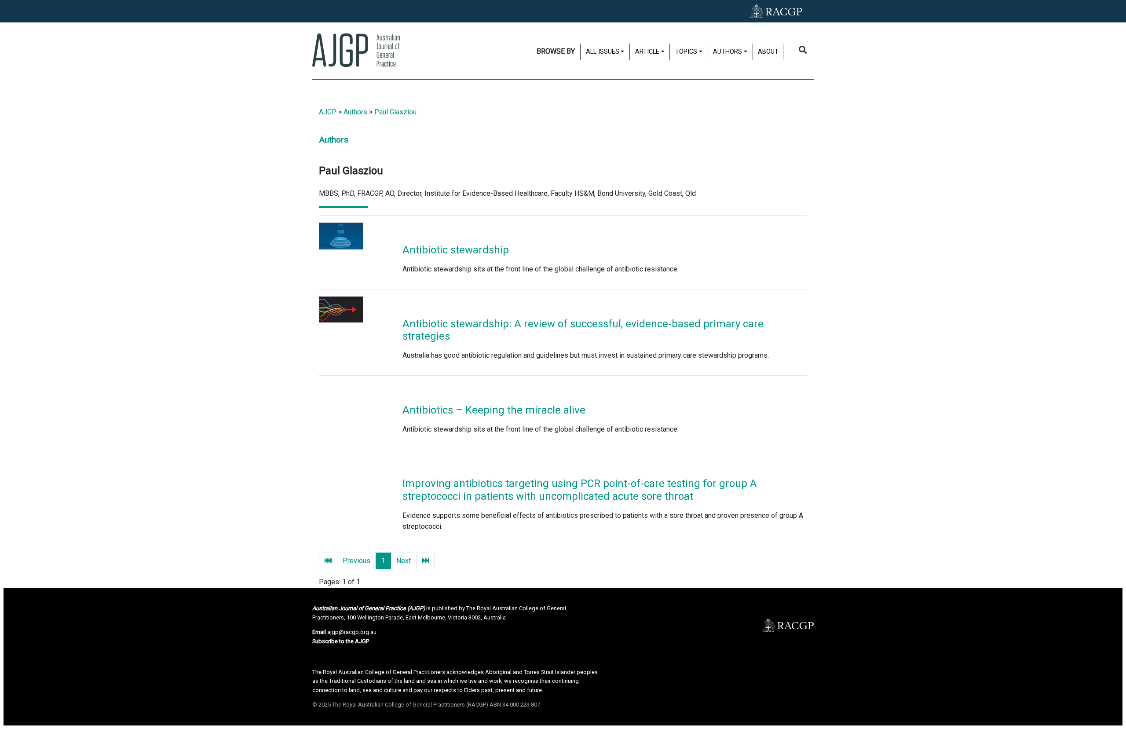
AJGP (327, 112)
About (768, 51)
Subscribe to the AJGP (340, 641)
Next (403, 561)
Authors (355, 112)
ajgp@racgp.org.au (352, 632)
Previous (356, 561)
